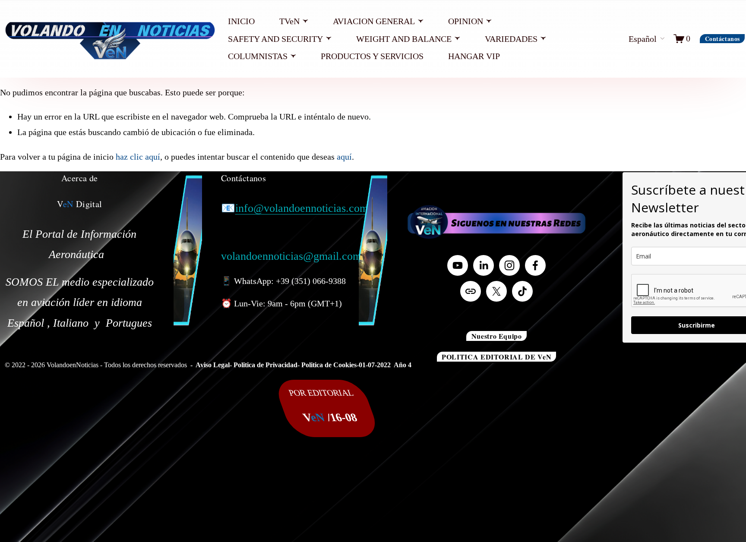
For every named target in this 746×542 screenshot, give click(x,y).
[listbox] (638, 38)
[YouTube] (457, 265)
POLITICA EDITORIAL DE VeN (496, 357)
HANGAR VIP (474, 56)
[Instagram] (509, 265)
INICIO (241, 21)
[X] (496, 291)
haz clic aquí (138, 156)
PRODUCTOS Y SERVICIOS (372, 56)
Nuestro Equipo (496, 336)
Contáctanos (722, 38)
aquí (344, 156)
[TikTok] (522, 291)
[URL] (470, 291)
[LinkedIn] (483, 265)
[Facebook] (535, 265)
